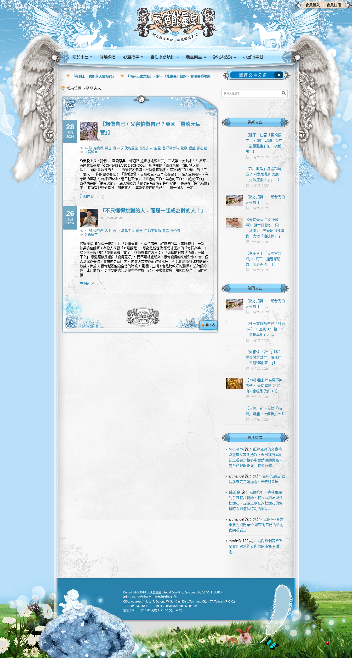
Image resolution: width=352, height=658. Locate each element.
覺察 (184, 148)
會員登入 (313, 5)
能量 (157, 148)
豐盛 (192, 148)
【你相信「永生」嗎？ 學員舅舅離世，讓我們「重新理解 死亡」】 (263, 357)
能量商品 (196, 57)
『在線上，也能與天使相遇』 (93, 76)
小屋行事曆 (253, 57)
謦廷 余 (234, 492)
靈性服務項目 (164, 57)
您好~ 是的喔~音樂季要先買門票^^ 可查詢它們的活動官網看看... (256, 524)
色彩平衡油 (170, 148)
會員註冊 (334, 5)
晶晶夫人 (146, 148)
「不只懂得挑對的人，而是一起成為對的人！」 (153, 210)
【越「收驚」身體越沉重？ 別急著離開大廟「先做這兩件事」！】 (263, 174)
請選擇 (257, 75)
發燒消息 (108, 57)
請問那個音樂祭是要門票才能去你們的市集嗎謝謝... (256, 546)
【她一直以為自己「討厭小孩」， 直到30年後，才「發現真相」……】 (265, 329)
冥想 (108, 148)
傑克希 (98, 148)
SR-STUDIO (212, 592)
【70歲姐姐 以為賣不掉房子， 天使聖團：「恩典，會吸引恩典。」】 (264, 385)
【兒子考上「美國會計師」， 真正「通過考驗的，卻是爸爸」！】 (263, 258)
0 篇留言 (91, 152)
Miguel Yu (236, 449)
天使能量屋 (129, 148)
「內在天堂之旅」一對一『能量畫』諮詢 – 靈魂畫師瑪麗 (168, 76)
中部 (88, 148)
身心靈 (202, 148)
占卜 (108, 231)
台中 (116, 148)
